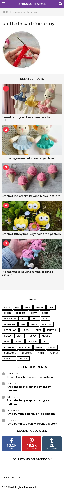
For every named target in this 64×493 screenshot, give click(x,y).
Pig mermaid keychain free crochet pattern (27, 273)
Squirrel (26, 353)
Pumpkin (9, 347)
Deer (45, 313)
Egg (45, 318)
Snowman (10, 353)
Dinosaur (10, 318)
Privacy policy (11, 477)
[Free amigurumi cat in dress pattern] (32, 140)
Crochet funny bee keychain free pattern (31, 234)
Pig (45, 341)
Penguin (32, 341)
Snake (51, 347)
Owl (6, 341)
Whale (23, 358)
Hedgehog (10, 330)
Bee (17, 307)
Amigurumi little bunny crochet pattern (32, 423)
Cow (34, 313)
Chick (7, 313)
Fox (23, 324)
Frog (34, 324)
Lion (19, 336)
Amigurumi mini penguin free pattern (31, 413)
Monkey (32, 336)
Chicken (21, 313)
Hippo (25, 330)
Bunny (39, 307)
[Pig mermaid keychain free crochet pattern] (32, 254)
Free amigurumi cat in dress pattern (28, 158)
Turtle (53, 353)
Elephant (9, 324)
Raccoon (24, 347)
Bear (7, 307)
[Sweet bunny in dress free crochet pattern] (32, 99)
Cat (51, 307)
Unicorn (9, 358)
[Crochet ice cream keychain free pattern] (32, 178)
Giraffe (46, 324)
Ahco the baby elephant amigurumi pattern (29, 388)
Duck (35, 318)
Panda (18, 341)
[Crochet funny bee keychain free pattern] (32, 216)
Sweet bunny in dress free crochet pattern (27, 119)
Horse (37, 330)
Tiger (40, 353)
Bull (27, 307)
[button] (3, 4)
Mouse (46, 336)
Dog (23, 318)
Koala (7, 336)
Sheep (39, 347)
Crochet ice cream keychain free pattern (31, 196)
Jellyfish (52, 330)
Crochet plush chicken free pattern (30, 377)
